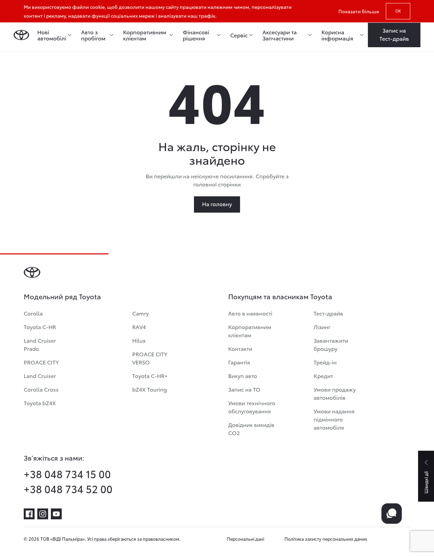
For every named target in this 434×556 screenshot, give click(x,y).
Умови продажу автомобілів (335, 393)
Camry (140, 313)
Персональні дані (245, 539)
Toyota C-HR (40, 326)
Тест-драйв (328, 313)
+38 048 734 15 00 (67, 474)
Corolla (33, 313)
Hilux (139, 340)
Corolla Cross (41, 389)
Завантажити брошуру (331, 344)
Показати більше (358, 11)
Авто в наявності (250, 313)
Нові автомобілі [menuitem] (51, 35)
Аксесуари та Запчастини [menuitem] (279, 35)
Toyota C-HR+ (149, 375)
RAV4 (139, 326)
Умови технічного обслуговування (251, 407)
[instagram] (42, 513)
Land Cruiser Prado (40, 344)
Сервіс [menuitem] (239, 35)
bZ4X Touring (149, 389)
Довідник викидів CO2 (251, 428)
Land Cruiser (40, 375)
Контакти (240, 348)
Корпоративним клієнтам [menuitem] (144, 35)
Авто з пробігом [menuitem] (93, 35)
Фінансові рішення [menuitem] (196, 35)
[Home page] (21, 35)
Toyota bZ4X (40, 403)
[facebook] (29, 513)
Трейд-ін (325, 362)
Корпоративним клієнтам (249, 331)
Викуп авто (242, 375)
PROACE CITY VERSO (149, 358)
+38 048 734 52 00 (68, 489)
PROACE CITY (41, 362)
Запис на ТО (244, 389)
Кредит (323, 375)
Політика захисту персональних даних (325, 539)
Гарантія (239, 362)
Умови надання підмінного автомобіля (334, 419)
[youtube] (56, 513)
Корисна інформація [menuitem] (337, 35)
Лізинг (322, 326)
